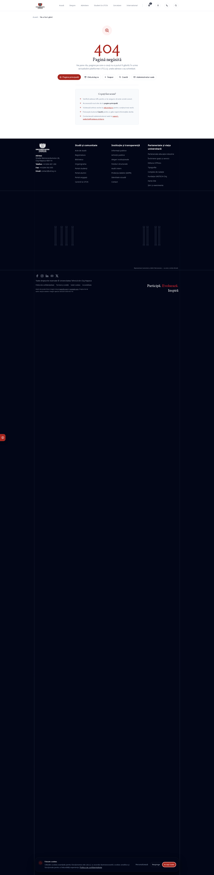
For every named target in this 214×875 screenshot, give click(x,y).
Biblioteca (79, 159)
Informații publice (118, 150)
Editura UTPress (154, 163)
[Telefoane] (166, 5)
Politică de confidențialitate (45, 285)
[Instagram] (42, 275)
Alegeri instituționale (120, 159)
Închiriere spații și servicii (158, 158)
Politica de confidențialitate (91, 867)
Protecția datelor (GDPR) (121, 173)
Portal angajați (81, 177)
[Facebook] (37, 275)
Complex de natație (156, 172)
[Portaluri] (158, 5)
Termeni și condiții (62, 285)
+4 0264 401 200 (49, 164)
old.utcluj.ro (108, 108)
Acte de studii (80, 150)
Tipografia (152, 167)
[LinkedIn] (47, 275)
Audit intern (116, 168)
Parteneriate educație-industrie (161, 154)
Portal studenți (81, 168)
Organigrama (80, 164)
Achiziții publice (118, 155)
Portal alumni (80, 173)
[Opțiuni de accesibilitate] (2, 437)
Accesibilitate (87, 285)
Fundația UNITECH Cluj (157, 176)
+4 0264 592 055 (46, 167)
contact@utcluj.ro (48, 171)
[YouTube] (52, 275)
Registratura (80, 155)
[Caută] (175, 5)
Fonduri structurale (119, 164)
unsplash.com (74, 289)
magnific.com (63, 289)
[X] (56, 275)
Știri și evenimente (155, 185)
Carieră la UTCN (81, 182)
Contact (114, 182)
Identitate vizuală (118, 177)
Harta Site (152, 181)
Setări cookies (75, 285)
